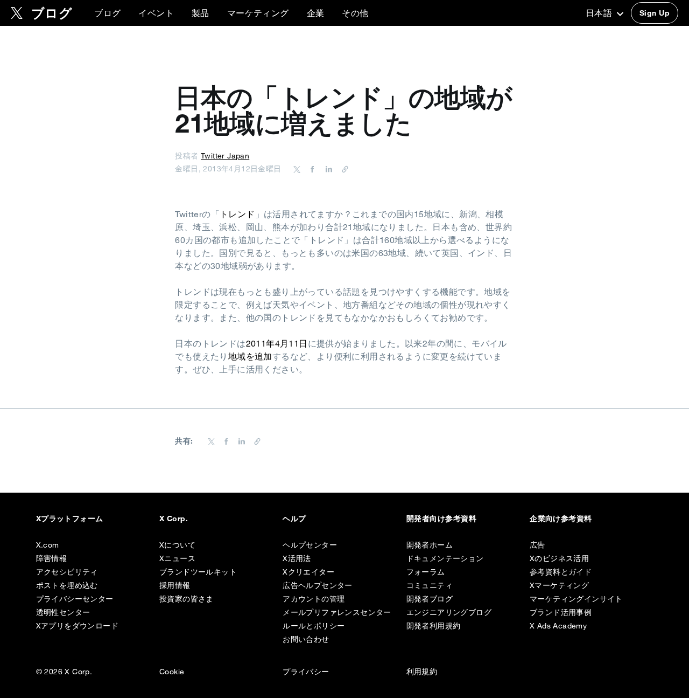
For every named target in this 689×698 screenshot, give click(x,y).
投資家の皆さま (186, 599)
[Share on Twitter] (297, 169)
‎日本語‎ (600, 13)
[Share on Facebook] (311, 169)
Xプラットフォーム (69, 518)
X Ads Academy (558, 626)
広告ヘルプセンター (318, 585)
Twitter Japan (225, 156)
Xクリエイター (308, 572)
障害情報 (51, 558)
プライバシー (306, 671)
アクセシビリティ (67, 572)
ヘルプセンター (310, 545)
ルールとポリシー (313, 626)
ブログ (107, 13)
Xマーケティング (559, 585)
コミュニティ (429, 585)
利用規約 (422, 671)
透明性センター (63, 612)
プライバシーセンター (75, 599)
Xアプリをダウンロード (77, 626)
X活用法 (297, 558)
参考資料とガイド (561, 572)
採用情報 (175, 585)
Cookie (171, 671)
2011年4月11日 (277, 343)
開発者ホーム (429, 545)
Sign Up (654, 13)
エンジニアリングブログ (448, 612)
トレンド (237, 214)
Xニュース (177, 558)
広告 (537, 545)
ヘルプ (294, 518)
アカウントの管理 (313, 599)
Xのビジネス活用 (559, 558)
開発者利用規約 (433, 626)
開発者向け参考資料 (441, 518)
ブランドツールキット (198, 572)
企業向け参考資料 (561, 518)
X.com (47, 545)
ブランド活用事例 (561, 612)
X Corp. (173, 518)
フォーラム (425, 572)
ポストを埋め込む (67, 585)
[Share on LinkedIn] (327, 169)
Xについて (177, 545)
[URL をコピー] (342, 168)
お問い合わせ (306, 639)
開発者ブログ (429, 599)
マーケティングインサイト (576, 599)
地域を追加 (250, 356)
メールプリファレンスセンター (337, 612)
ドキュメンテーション (445, 558)
